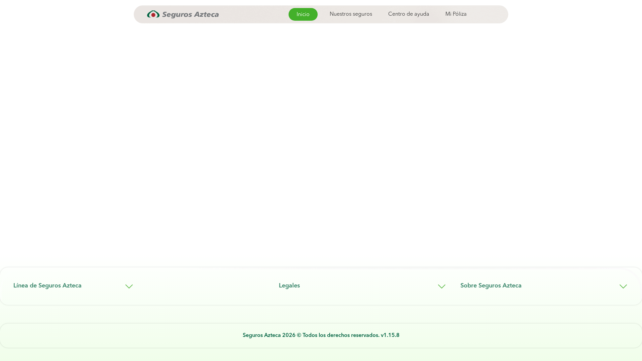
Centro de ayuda (408, 14)
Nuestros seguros (351, 14)
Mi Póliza (456, 14)
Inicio (303, 14)
